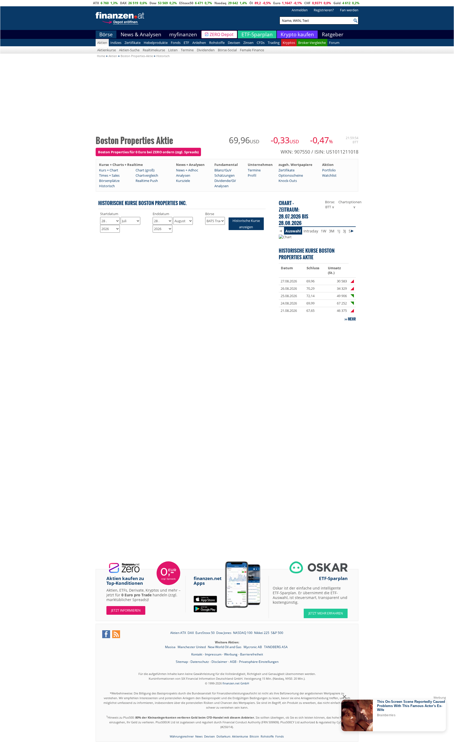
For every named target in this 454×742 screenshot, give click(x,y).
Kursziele (183, 180)
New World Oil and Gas (225, 647)
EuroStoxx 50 (205, 633)
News (199, 736)
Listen (173, 50)
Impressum (213, 654)
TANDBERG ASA (276, 647)
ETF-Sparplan (257, 34)
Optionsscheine (290, 175)
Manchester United (192, 647)
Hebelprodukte (156, 42)
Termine (187, 50)
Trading (274, 42)
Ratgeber (332, 34)
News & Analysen (141, 34)
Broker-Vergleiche (312, 42)
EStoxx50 (186, 3)
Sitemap (182, 661)
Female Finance (252, 50)
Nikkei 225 (261, 633)
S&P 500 (277, 633)
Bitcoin (254, 736)
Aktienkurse (106, 50)
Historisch (107, 186)
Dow (152, 3)
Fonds (175, 42)
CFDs (261, 42)
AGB (233, 661)
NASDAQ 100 (242, 633)
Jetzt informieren (126, 610)
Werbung (231, 654)
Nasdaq (220, 3)
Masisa (170, 647)
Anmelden (300, 10)
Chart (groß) (145, 170)
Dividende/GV (225, 180)
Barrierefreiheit (251, 654)
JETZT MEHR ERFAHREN (325, 613)
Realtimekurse (154, 50)
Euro (276, 3)
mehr (352, 319)
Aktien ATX (178, 633)
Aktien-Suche (129, 50)
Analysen (183, 175)
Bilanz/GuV (222, 170)
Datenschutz (199, 661)
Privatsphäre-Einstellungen (258, 661)
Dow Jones (223, 633)
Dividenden (206, 50)
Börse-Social (227, 50)
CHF (307, 3)
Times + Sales (109, 175)
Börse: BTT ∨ (330, 204)
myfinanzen (183, 34)
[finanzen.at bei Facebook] (106, 634)
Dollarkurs (223, 736)
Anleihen (199, 42)
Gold (337, 3)
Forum (334, 42)
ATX (96, 3)
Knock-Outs (287, 180)
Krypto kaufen (297, 34)
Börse (106, 34)
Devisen (234, 42)
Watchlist (329, 175)
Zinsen (248, 42)
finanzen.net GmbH (236, 683)
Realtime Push (147, 180)
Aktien (102, 42)
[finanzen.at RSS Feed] (116, 634)
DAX (123, 3)
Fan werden (349, 10)
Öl (251, 3)
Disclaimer (219, 661)
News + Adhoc (187, 170)
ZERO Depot (222, 34)
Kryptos (289, 42)
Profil (252, 175)
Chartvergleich (147, 175)
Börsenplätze (109, 180)
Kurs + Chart (108, 170)
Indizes (115, 42)
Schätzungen (224, 175)
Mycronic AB (253, 647)
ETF (186, 42)
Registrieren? (324, 10)
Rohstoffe (217, 42)
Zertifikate (133, 42)
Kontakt (196, 654)
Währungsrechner (182, 736)
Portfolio (329, 170)
